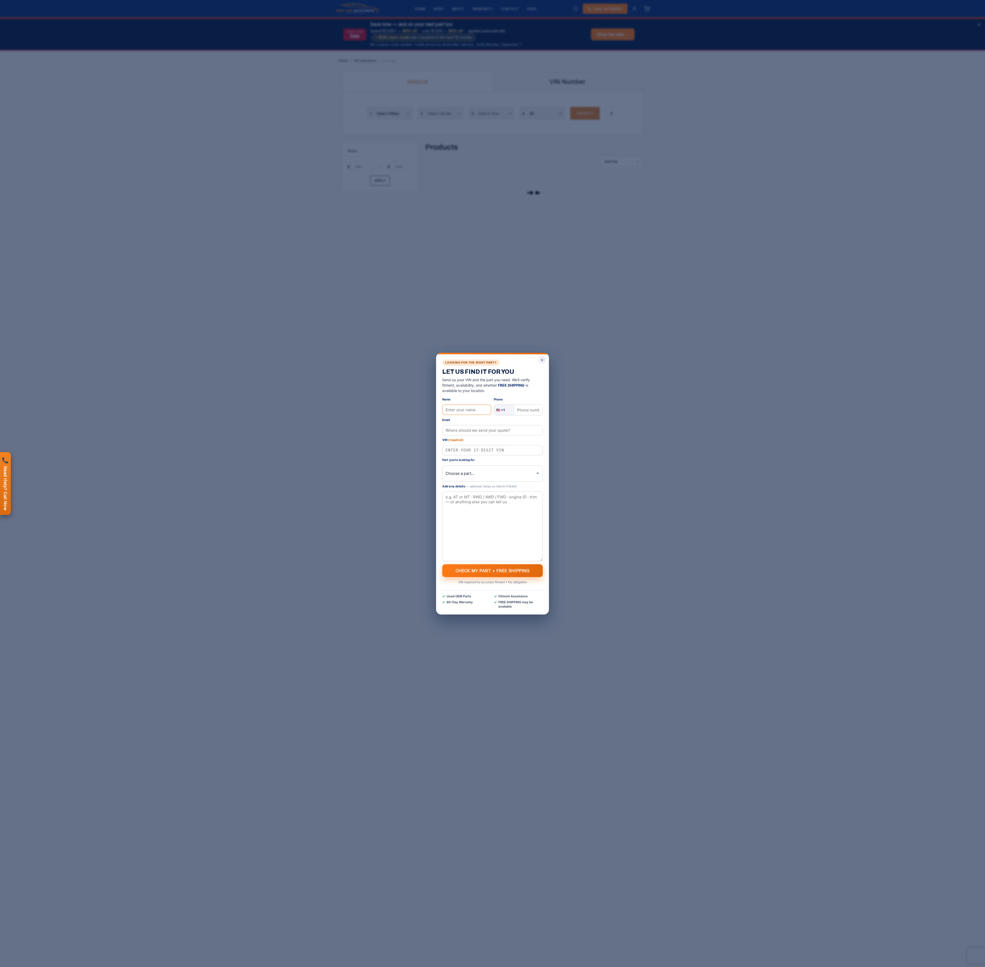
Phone (498, 399)
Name (446, 399)
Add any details (479, 486)
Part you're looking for (458, 460)
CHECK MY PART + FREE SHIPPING (493, 570)
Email (446, 420)
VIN (453, 440)
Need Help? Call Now (5, 483)
